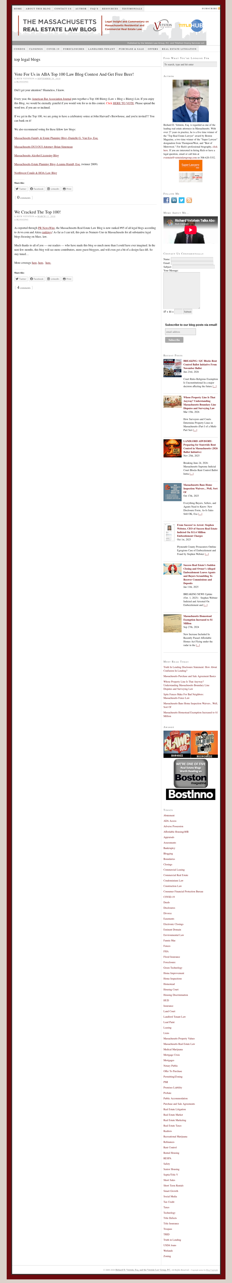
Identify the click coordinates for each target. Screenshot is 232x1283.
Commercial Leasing (174, 869)
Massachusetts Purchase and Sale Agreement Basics (189, 676)
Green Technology (172, 967)
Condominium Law (173, 880)
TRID (166, 1234)
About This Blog (38, 8)
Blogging (22, 81)
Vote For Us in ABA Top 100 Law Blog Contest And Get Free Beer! (74, 74)
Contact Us (63, 8)
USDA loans (169, 1245)
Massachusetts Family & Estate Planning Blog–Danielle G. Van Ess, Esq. (56, 138)
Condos (19, 48)
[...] (215, 386)
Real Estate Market (173, 1114)
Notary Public (170, 1065)
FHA (166, 951)
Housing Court (171, 989)
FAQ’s (94, 8)
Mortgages (168, 1060)
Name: (166, 259)
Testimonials (132, 8)
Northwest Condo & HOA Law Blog (35, 173)
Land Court (169, 1011)
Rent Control (170, 1147)
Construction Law (172, 886)
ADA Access (169, 820)
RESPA (167, 1158)
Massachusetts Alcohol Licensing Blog (36, 155)
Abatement (169, 815)
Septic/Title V (170, 1174)
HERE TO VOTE (123, 103)
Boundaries (169, 859)
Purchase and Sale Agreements (179, 1103)
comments (23, 197)
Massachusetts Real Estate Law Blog (109, 28)
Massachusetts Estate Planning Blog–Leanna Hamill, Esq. (47, 164)
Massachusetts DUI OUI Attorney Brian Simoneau (43, 146)
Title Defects (170, 1218)
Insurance (168, 1005)
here (34, 262)
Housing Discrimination (175, 995)
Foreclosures (73, 48)
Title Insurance (171, 1223)
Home (18, 8)
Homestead (169, 984)
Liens (166, 1033)
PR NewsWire (46, 228)
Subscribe (209, 8)
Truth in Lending (172, 1239)
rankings (47, 232)
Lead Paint (169, 1022)
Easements (168, 918)
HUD (166, 1000)
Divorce (167, 913)
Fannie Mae (169, 940)
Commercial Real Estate (175, 875)
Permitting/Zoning (173, 1076)
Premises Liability (172, 1087)
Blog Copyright (212, 1270)
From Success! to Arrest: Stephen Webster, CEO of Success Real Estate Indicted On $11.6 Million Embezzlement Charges (197, 530)
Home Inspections (172, 978)
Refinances (168, 1142)
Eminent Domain (172, 929)
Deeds (166, 902)
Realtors (167, 1131)
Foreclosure (169, 962)
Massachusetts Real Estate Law (179, 1044)
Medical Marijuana (173, 1049)
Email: (166, 263)
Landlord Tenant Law (174, 1016)
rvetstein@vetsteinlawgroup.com (180, 157)
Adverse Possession (173, 826)
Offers (153, 48)
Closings (36, 48)
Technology (169, 1212)
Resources (110, 8)
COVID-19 (53, 48)
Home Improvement (173, 973)
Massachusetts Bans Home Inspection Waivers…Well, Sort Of (200, 488)
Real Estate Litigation (179, 48)
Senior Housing (171, 1169)
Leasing (167, 1027)
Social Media (170, 1196)
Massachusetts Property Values (179, 1038)
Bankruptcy (169, 848)
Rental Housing (171, 1152)
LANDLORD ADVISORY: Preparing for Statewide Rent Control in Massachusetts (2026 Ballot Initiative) (200, 446)
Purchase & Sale (131, 48)
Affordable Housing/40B (175, 831)
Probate (167, 1093)
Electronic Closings (173, 924)
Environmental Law (173, 935)
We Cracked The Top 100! (37, 212)
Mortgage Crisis (171, 1054)
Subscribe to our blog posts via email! (191, 324)
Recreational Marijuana (175, 1136)
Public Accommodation (175, 1098)
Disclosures (169, 907)
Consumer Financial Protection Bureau (183, 891)
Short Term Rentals (173, 1185)
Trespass (167, 1229)
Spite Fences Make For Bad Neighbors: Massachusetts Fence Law (183, 696)
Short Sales (169, 1180)
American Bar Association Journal (51, 99)
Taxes (166, 1207)
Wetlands (168, 1250)
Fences (166, 946)
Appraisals (168, 837)
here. (48, 262)
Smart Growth (170, 1191)
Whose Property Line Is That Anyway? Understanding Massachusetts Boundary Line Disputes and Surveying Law (199, 402)
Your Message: (171, 270)
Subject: (167, 266)
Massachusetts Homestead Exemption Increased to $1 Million (198, 619)
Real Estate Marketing (174, 1120)
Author (81, 8)
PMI (165, 1082)
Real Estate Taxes (172, 1125)
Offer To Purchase (172, 1071)
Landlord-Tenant (101, 48)
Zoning (167, 1256)
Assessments (169, 842)
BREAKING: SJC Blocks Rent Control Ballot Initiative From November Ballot (200, 364)
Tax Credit (168, 1201)
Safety (166, 1163)
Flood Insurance (171, 956)
